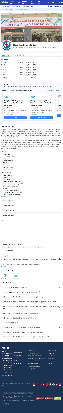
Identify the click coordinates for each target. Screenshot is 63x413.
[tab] (5, 55)
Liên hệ (50, 363)
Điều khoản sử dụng (33, 353)
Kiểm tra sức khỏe (18, 352)
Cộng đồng (16, 358)
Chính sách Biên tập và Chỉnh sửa (36, 358)
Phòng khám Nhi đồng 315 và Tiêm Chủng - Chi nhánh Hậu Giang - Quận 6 (13, 103)
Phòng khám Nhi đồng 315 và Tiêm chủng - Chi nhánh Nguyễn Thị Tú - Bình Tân (41, 103)
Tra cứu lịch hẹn (18, 363)
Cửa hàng (16, 360)
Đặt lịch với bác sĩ (10, 9)
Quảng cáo (51, 361)
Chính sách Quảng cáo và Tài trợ (36, 361)
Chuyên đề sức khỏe (19, 350)
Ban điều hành (51, 355)
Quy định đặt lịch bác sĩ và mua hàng (37, 369)
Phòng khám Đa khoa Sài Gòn (23, 9)
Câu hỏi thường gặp (33, 363)
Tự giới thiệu (51, 353)
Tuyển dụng (51, 358)
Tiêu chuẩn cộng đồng (34, 366)
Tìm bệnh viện (17, 355)
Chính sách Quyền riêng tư (34, 355)
